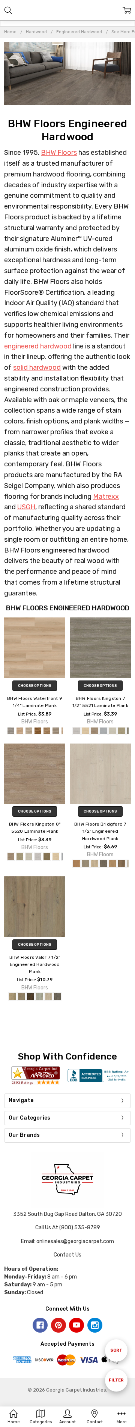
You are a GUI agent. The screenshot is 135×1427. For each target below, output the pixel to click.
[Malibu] (56, 731)
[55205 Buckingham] (20, 856)
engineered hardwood (38, 346)
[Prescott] (121, 864)
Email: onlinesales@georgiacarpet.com (67, 1241)
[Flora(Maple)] (39, 996)
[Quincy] (76, 864)
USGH (26, 507)
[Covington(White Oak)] (48, 996)
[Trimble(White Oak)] (57, 996)
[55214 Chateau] (112, 731)
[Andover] (85, 864)
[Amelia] (38, 731)
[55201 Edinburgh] (56, 856)
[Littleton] (103, 864)
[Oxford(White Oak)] (12, 996)
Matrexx (106, 496)
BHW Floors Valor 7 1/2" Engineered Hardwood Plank (34, 964)
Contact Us (67, 1255)
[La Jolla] (47, 731)
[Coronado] (29, 731)
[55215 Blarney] (121, 731)
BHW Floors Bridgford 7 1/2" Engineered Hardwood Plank (100, 831)
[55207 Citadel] (47, 856)
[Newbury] (112, 864)
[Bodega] (20, 731)
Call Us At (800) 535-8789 (67, 1227)
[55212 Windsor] (94, 731)
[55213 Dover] (103, 731)
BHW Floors (59, 152)
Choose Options (34, 685)
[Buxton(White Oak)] (21, 996)
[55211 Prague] (85, 731)
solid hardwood (37, 367)
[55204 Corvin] (29, 856)
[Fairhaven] (94, 864)
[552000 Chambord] (38, 856)
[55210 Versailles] (76, 731)
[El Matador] (11, 731)
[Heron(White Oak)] (30, 996)
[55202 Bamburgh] (11, 856)
